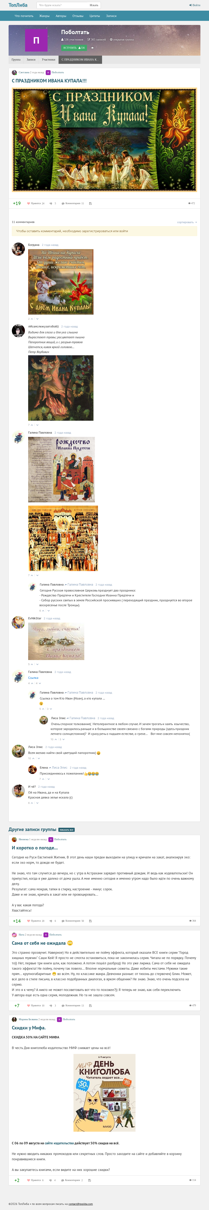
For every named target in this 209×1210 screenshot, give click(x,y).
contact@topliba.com (81, 1204)
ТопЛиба (18, 5)
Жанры (44, 16)
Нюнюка (24, 839)
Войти (196, 5)
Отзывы (77, 16)
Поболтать (75, 32)
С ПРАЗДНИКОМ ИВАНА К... (80, 59)
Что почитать (24, 16)
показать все (66, 829)
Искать (94, 5)
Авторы (61, 16)
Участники (48, 59)
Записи (111, 16)
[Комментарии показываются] (92, 47)
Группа (16, 59)
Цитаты (95, 16)
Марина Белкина (28, 1019)
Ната (21, 934)
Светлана (24, 72)
